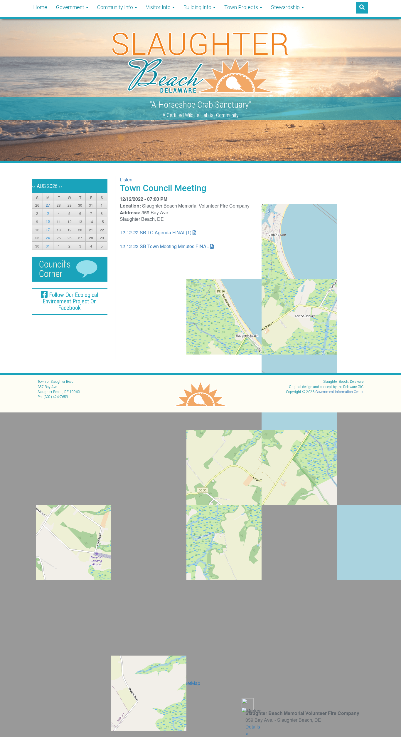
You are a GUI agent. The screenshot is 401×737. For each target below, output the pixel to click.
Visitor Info (159, 7)
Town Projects (241, 7)
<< (34, 187)
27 (48, 205)
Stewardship (286, 7)
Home (40, 7)
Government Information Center (339, 392)
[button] (246, 733)
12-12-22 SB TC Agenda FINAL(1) (155, 232)
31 (48, 246)
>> (60, 187)
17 (48, 229)
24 (48, 237)
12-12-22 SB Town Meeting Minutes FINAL (164, 246)
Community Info (115, 7)
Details (252, 726)
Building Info (198, 7)
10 (48, 221)
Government (70, 7)
